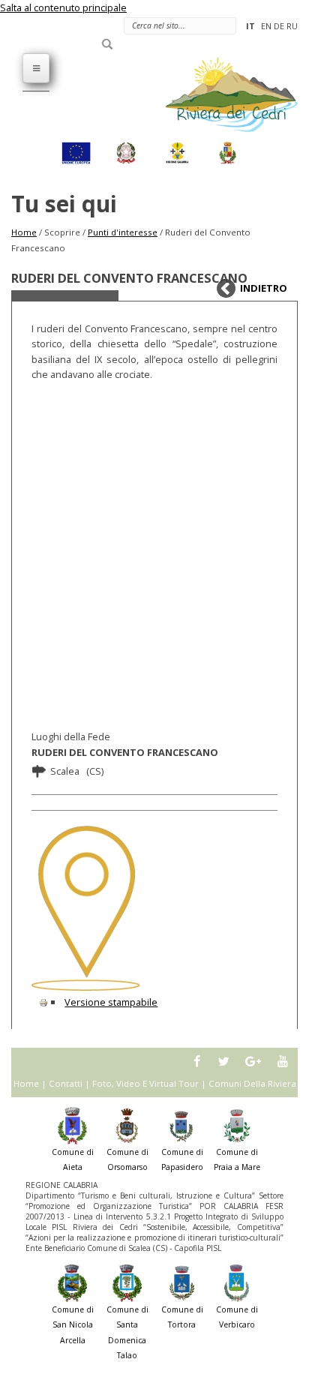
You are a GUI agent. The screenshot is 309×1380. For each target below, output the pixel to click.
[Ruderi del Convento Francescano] (86, 908)
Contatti (65, 1083)
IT (250, 26)
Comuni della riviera (252, 1083)
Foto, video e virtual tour (145, 1083)
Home (24, 232)
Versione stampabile (111, 1002)
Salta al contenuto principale (63, 7)
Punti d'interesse (123, 232)
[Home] (223, 93)
